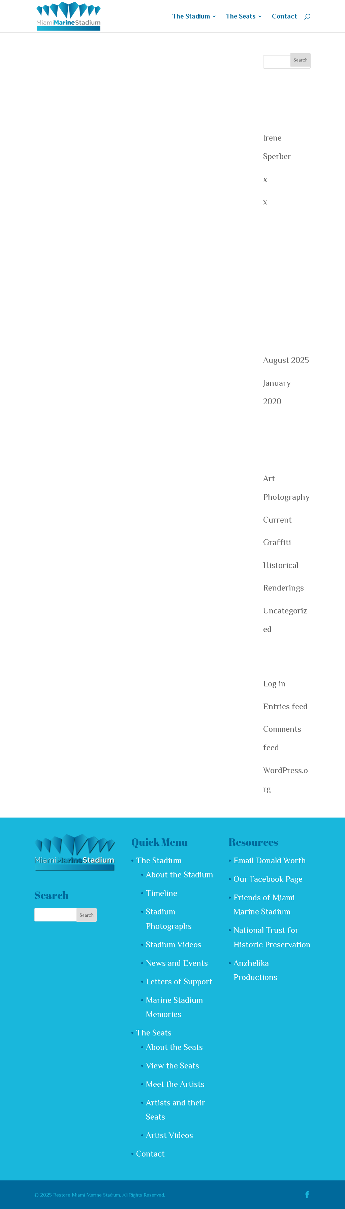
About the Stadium (179, 874)
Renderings (283, 588)
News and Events (177, 963)
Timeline (161, 893)
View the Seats (172, 1065)
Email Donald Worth (269, 860)
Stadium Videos (173, 944)
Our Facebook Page (268, 879)
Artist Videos (169, 1135)
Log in (274, 683)
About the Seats (174, 1047)
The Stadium (191, 17)
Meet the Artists (175, 1084)
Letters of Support (179, 981)
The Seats (241, 17)
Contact (284, 17)
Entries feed (285, 706)
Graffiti (277, 542)
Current (277, 520)
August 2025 (286, 360)
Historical (281, 565)
